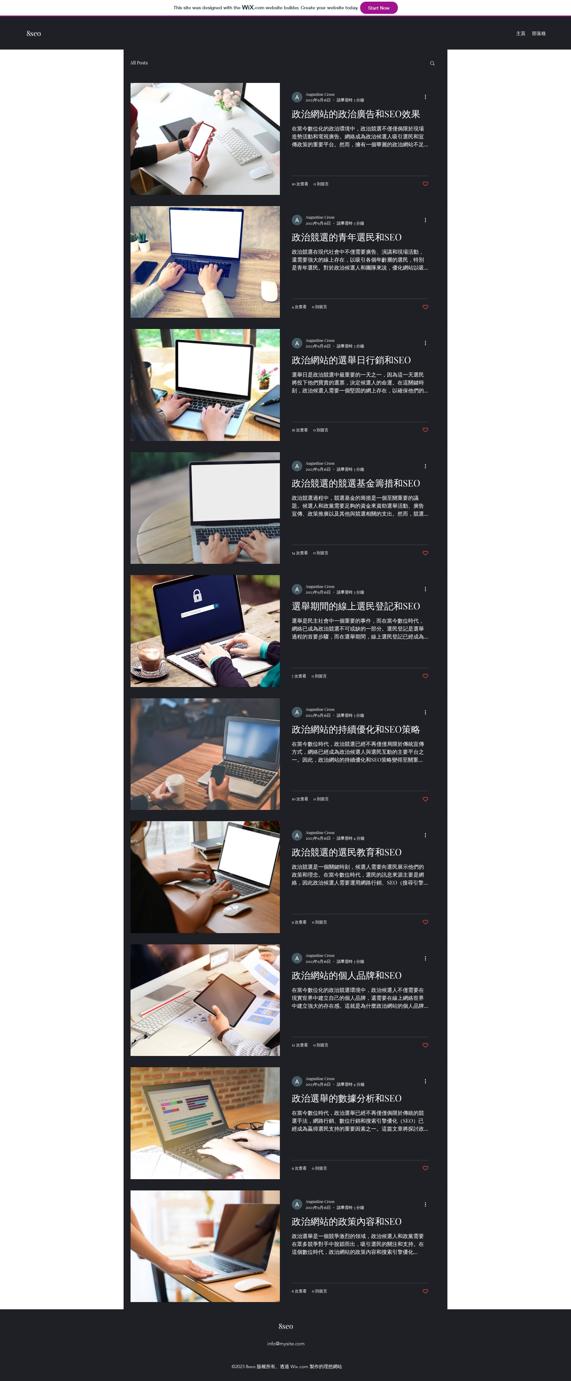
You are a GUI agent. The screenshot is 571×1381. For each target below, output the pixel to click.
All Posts (139, 62)
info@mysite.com (286, 1343)
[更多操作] (428, 97)
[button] (432, 63)
